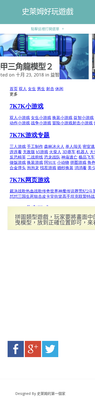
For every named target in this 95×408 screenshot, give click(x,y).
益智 (55, 75)
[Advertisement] (47, 286)
